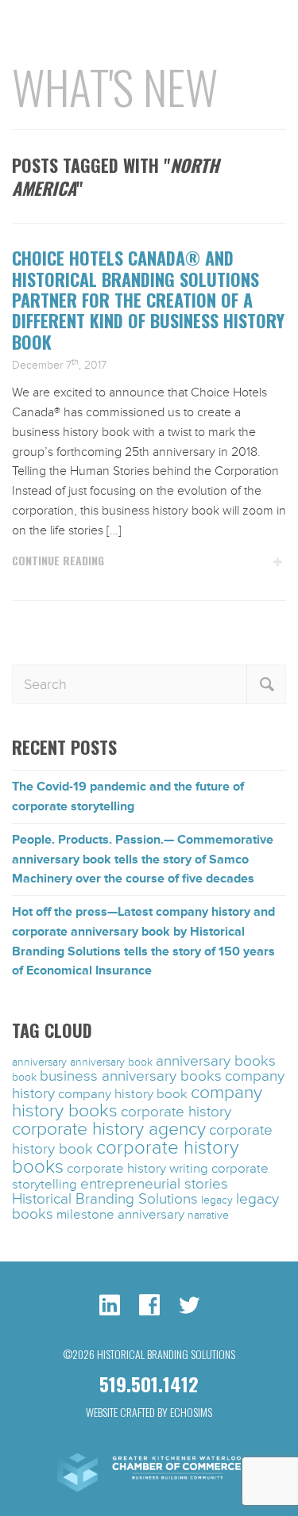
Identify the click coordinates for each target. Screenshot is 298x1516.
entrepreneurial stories (154, 1183)
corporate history (176, 1111)
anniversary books (216, 1060)
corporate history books (125, 1157)
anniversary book (111, 1062)
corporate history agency (109, 1129)
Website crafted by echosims (149, 1411)
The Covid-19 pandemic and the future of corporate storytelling (128, 796)
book (24, 1077)
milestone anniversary (120, 1215)
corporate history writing (137, 1169)
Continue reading (58, 560)
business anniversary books (131, 1075)
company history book (123, 1094)
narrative (208, 1215)
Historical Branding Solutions (105, 1198)
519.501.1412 (149, 1383)
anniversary (39, 1062)
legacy (217, 1200)
